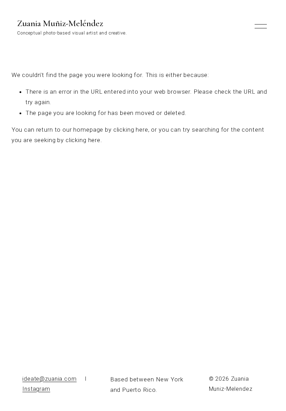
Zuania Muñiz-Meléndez (60, 23)
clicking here (130, 129)
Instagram (36, 389)
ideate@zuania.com (49, 378)
